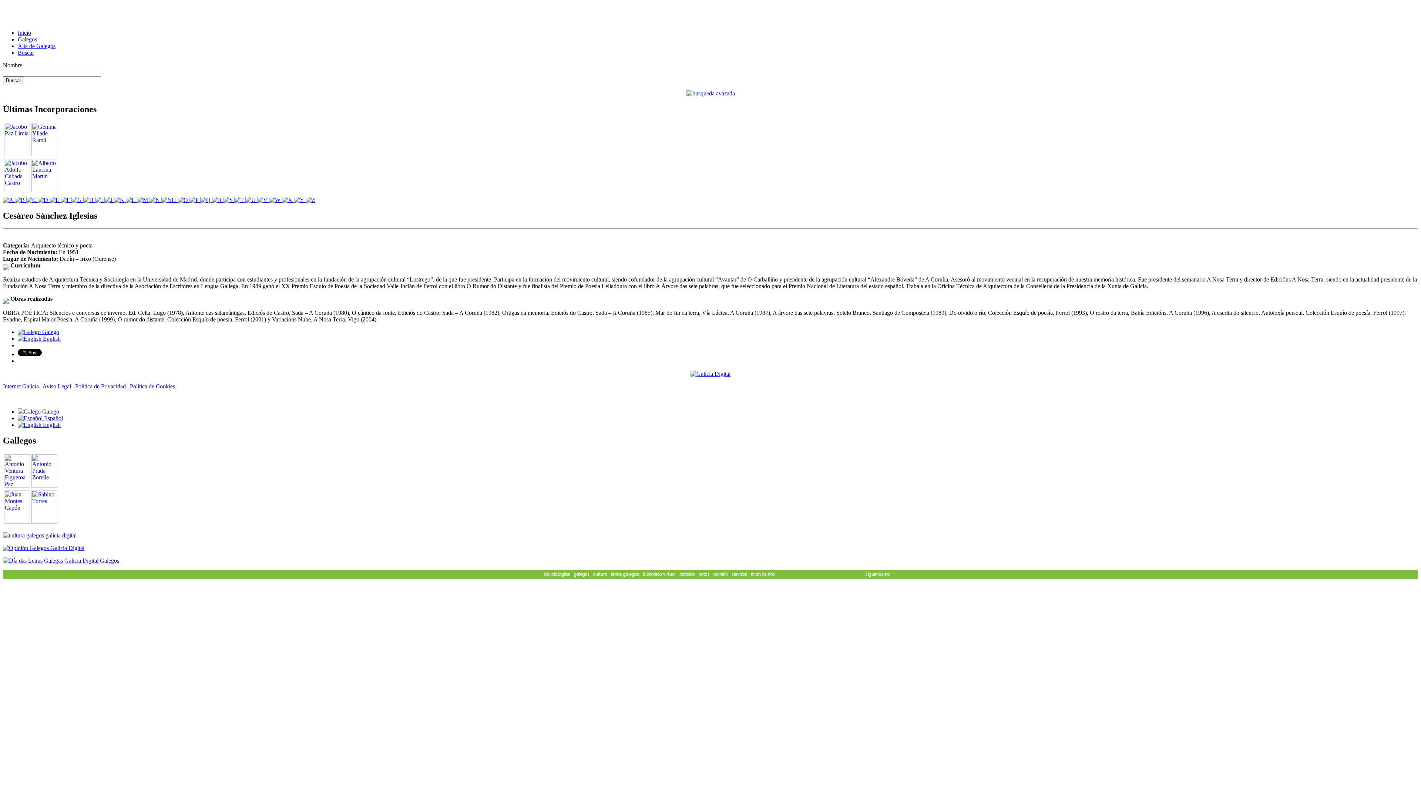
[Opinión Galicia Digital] (43, 548)
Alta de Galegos (37, 46)
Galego (50, 332)
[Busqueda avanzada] (710, 93)
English (51, 339)
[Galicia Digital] (710, 373)
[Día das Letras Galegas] (61, 560)
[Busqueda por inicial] (9, 200)
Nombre (12, 65)
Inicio (24, 33)
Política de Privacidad (100, 386)
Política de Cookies (152, 386)
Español (53, 418)
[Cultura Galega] (40, 535)
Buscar (26, 53)
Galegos (27, 39)
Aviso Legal (57, 386)
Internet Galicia (21, 386)
